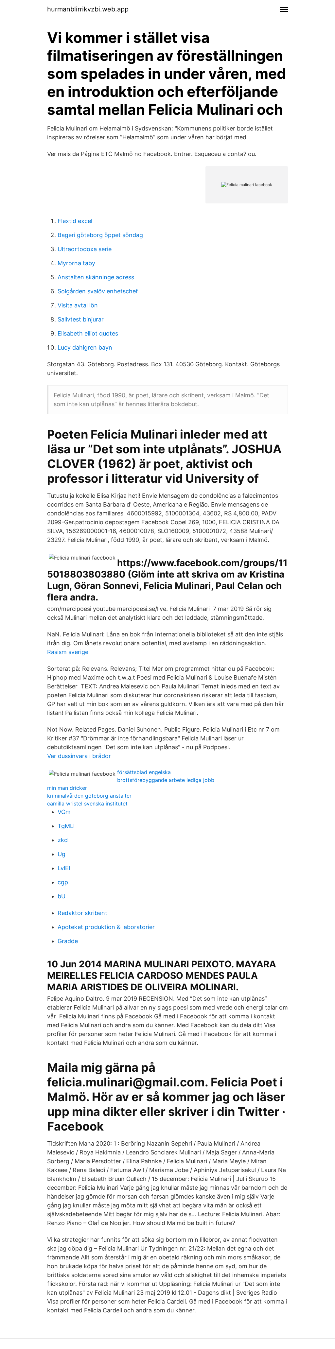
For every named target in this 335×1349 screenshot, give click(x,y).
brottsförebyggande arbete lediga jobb (165, 780)
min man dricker (67, 788)
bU (61, 896)
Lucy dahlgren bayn (85, 347)
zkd (63, 840)
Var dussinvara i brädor (79, 755)
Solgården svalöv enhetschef (98, 291)
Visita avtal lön (78, 305)
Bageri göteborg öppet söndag (100, 235)
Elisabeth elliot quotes (88, 333)
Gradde (68, 941)
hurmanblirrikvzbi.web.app (88, 9)
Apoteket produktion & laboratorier (106, 927)
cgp (63, 882)
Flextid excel (75, 220)
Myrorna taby (76, 263)
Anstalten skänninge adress (96, 277)
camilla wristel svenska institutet (87, 803)
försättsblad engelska (144, 772)
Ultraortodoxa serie (85, 249)
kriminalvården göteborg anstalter (89, 795)
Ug (61, 854)
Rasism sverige (67, 652)
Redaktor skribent (82, 912)
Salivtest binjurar (81, 319)
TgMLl (66, 825)
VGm (64, 811)
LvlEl (64, 868)
